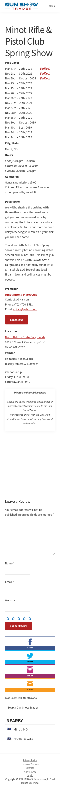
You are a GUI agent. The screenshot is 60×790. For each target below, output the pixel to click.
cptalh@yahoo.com (25, 309)
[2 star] (14, 618)
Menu (52, 6)
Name (9, 563)
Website (10, 600)
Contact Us (16, 319)
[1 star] (8, 618)
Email (9, 582)
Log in (30, 775)
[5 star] (30, 618)
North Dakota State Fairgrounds (25, 337)
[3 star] (19, 618)
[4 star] (25, 618)
